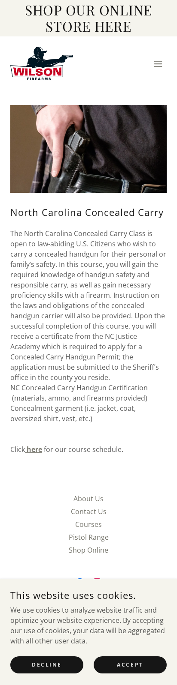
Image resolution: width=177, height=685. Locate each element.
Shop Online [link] (88, 550)
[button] (158, 63)
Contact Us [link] (89, 511)
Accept (130, 664)
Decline (47, 664)
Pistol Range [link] (89, 537)
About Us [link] (88, 498)
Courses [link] (88, 524)
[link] (41, 64)
